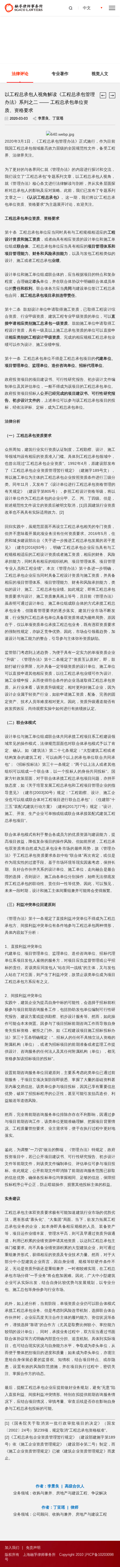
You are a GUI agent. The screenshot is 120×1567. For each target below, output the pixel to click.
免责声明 (33, 1548)
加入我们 (12, 1548)
